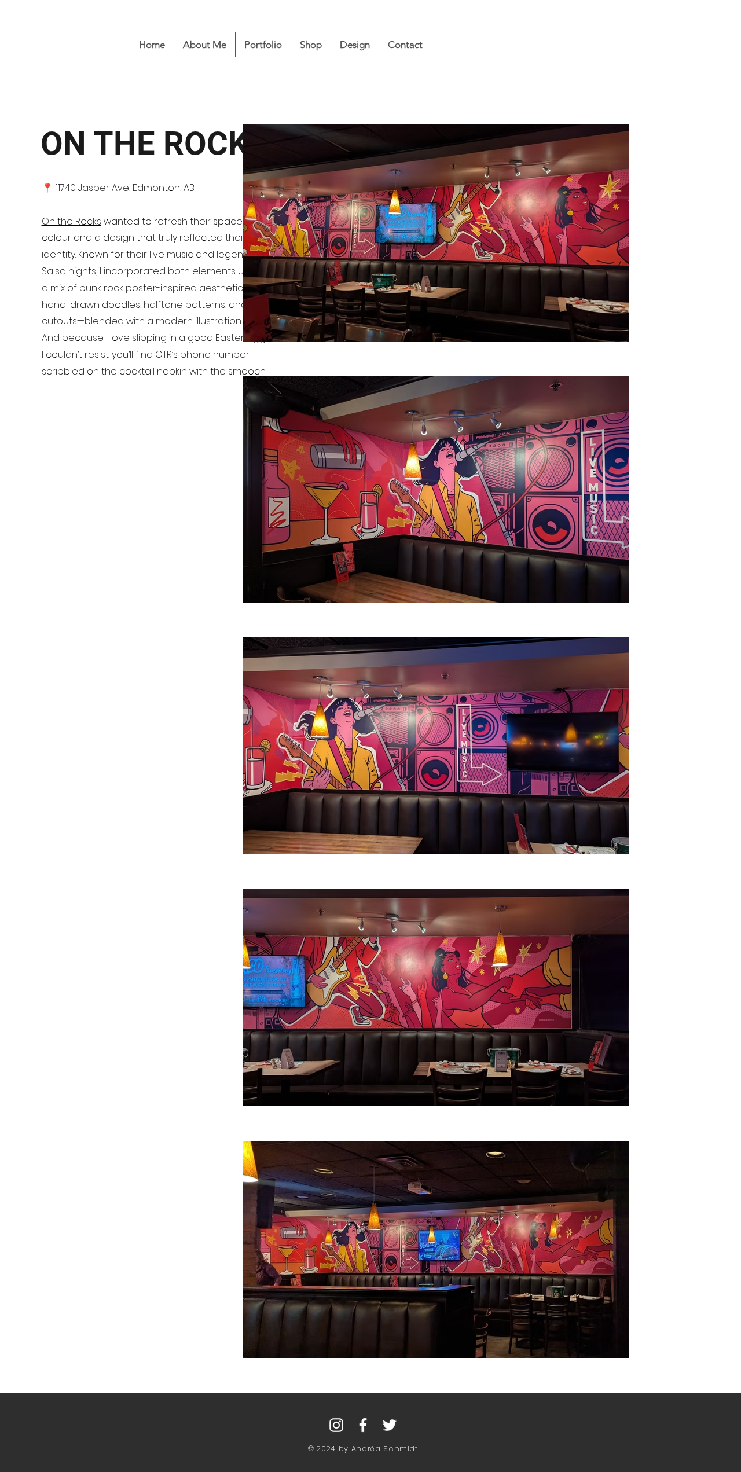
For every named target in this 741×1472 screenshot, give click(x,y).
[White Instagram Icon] (336, 1425)
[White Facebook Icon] (363, 1425)
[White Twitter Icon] (389, 1425)
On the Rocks (71, 221)
